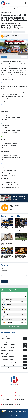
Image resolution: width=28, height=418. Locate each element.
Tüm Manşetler (20, 399)
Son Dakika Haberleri (8, 404)
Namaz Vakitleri (6, 395)
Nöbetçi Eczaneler (7, 392)
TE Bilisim (12, 206)
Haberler (3, 12)
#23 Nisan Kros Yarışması (19, 31)
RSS (5, 411)
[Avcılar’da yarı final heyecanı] (21, 236)
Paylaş (4, 56)
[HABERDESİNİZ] (6, 3)
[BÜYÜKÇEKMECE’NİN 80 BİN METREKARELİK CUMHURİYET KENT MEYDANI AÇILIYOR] (21, 250)
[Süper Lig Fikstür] (26, 332)
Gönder (4, 281)
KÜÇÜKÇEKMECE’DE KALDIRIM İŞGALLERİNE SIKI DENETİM (7, 256)
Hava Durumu (20, 392)
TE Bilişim (18, 415)
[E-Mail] (11, 210)
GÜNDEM (4, 8)
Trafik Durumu (19, 395)
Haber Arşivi (19, 404)
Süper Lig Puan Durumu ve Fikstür (5, 400)
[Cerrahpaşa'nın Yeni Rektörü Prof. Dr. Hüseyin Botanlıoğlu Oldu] (7, 236)
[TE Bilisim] (4, 207)
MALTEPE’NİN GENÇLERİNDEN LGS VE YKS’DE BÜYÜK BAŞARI (7, 227)
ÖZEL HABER (20, 8)
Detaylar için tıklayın (14, 326)
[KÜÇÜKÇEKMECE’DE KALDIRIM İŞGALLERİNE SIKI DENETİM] (7, 250)
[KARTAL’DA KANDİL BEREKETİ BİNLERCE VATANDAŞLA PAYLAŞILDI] (21, 221)
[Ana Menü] (25, 3)
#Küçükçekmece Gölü (6, 31)
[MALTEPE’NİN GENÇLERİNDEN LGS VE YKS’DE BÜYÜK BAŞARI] (7, 221)
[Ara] (23, 3)
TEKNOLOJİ (11, 8)
